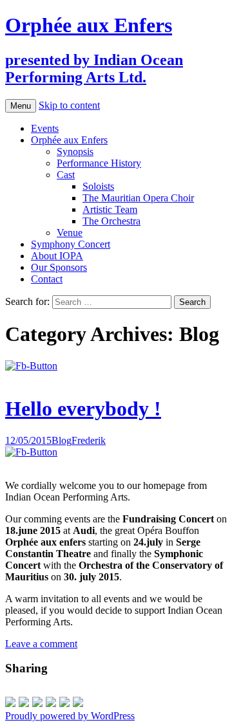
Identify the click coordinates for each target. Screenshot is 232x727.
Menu (20, 106)
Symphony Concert (70, 244)
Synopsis (75, 151)
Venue (69, 232)
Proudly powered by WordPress (70, 715)
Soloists (98, 186)
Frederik (89, 440)
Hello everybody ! (83, 408)
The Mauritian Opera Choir (138, 197)
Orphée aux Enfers (69, 139)
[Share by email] (78, 702)
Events (45, 128)
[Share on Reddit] (37, 702)
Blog (62, 440)
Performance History (99, 163)
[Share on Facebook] (10, 702)
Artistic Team (109, 209)
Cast (66, 174)
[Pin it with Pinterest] (51, 702)
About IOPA (57, 255)
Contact (47, 278)
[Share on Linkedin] (64, 702)
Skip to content (69, 105)
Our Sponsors (59, 267)
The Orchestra (111, 221)
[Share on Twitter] (24, 702)
